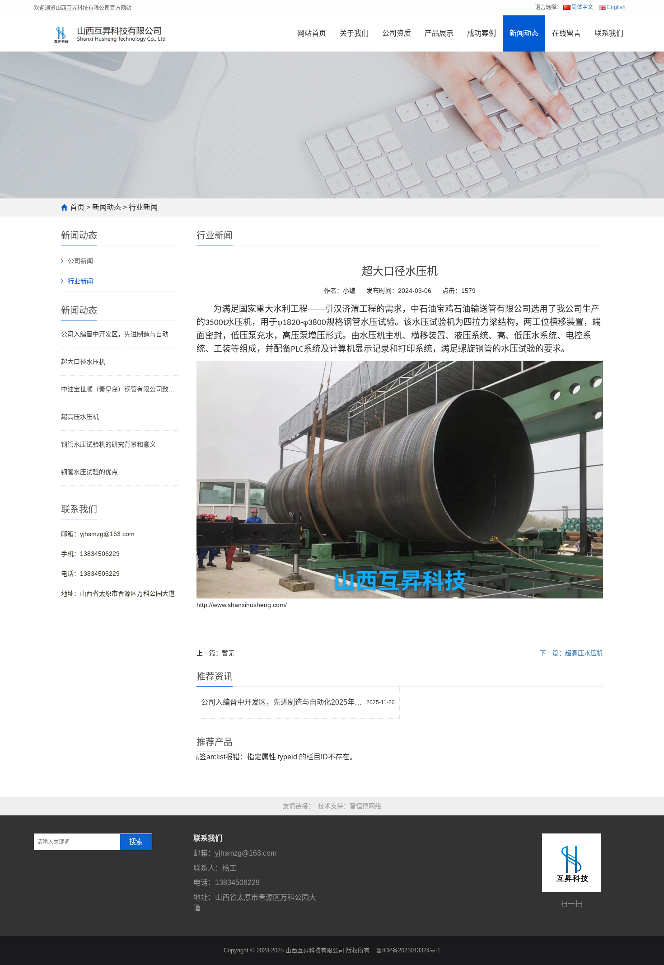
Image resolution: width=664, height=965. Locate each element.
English (616, 7)
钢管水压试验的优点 (89, 471)
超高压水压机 (80, 416)
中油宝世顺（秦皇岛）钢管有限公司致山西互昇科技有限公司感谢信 (119, 389)
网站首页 (311, 33)
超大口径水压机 (83, 361)
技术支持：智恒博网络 (349, 806)
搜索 (136, 841)
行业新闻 (143, 207)
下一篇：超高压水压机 (571, 653)
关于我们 (354, 33)
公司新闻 (80, 260)
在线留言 (566, 33)
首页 (77, 207)
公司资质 (396, 33)
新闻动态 (524, 33)
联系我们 (608, 33)
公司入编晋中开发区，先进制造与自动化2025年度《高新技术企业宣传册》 (119, 334)
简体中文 (582, 7)
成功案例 (481, 33)
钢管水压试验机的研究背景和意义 (108, 444)
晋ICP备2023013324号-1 (408, 950)
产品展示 (439, 33)
